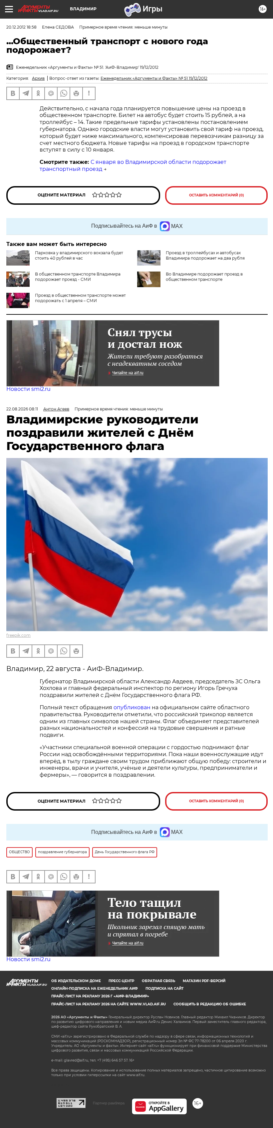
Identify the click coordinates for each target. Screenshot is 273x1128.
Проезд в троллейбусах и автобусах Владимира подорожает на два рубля (205, 255)
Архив (38, 78)
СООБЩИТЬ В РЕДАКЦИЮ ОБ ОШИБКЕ (209, 1004)
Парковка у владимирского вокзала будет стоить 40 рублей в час (79, 255)
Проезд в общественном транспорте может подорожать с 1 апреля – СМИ (80, 298)
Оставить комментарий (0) (216, 195)
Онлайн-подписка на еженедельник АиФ (94, 988)
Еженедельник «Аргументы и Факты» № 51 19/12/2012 (154, 78)
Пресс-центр (121, 981)
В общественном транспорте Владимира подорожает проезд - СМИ (78, 277)
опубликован (132, 707)
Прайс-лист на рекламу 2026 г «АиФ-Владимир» (100, 996)
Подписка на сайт (164, 988)
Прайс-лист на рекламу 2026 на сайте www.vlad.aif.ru (108, 1004)
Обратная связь (158, 981)
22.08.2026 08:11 (22, 408)
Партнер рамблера (109, 1103)
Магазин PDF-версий (204, 981)
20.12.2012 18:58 (21, 27)
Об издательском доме (76, 981)
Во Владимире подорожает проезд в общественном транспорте (204, 277)
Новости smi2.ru (28, 389)
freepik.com (18, 635)
